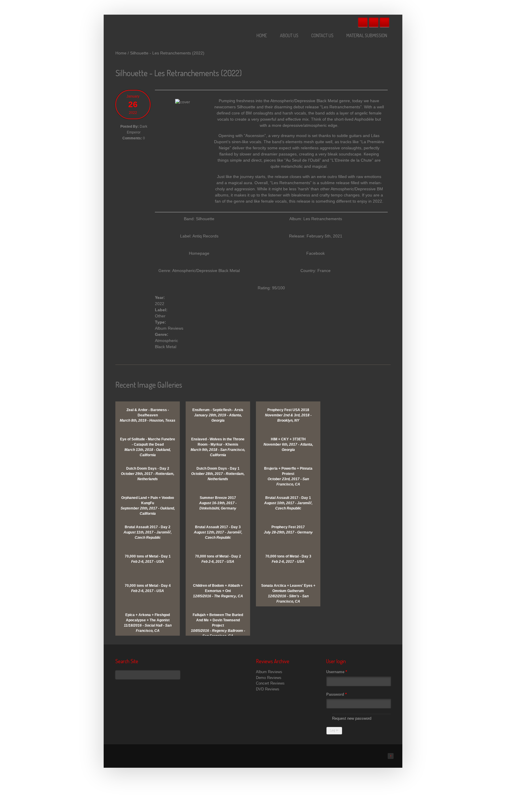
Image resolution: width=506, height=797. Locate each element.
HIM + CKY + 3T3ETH (288, 439)
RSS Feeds (384, 22)
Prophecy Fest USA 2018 (288, 410)
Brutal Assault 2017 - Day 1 (288, 498)
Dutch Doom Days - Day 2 (147, 468)
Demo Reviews (268, 677)
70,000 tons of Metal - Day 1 (148, 556)
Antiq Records (205, 236)
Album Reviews (169, 328)
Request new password (351, 718)
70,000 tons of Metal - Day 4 (148, 586)
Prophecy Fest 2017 (288, 527)
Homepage (199, 253)
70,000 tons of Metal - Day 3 (288, 556)
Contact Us (322, 35)
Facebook (362, 22)
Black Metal (165, 346)
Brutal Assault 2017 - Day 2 (147, 527)
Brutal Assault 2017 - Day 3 (218, 527)
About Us (289, 35)
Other (160, 316)
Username (336, 672)
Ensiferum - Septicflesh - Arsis (217, 410)
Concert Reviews (270, 683)
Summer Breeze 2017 (218, 498)
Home (262, 35)
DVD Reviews (267, 689)
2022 (159, 303)
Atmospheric (166, 340)
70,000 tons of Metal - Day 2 (218, 556)
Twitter (373, 22)
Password (336, 694)
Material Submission (366, 35)
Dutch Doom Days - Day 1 (218, 468)
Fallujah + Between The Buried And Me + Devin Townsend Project (218, 620)
